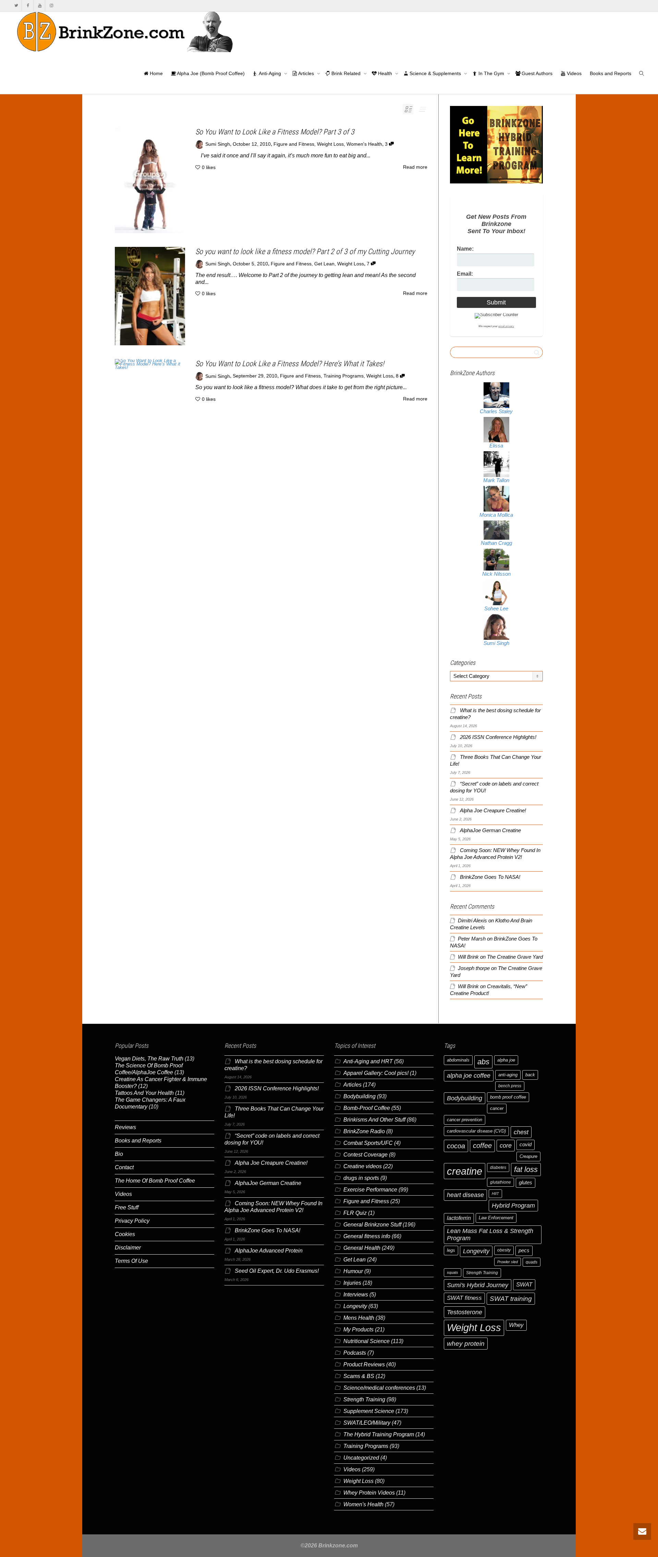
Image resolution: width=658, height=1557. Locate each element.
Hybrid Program (513, 1205)
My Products (358, 1329)
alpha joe (506, 1060)
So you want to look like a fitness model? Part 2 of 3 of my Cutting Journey (305, 251)
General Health (361, 1248)
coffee (482, 1145)
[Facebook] (28, 5)
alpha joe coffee (468, 1075)
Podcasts (354, 1353)
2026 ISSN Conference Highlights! (498, 737)
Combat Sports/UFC (368, 1143)
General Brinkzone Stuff (372, 1224)
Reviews (125, 1127)
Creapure (528, 1156)
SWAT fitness (464, 1298)
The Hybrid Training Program (378, 1434)
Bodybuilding (359, 1096)
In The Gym (491, 73)
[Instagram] (51, 5)
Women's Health (364, 144)
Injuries (352, 1283)
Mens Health (358, 1318)
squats (452, 1272)
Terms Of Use (131, 1261)
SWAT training (511, 1298)
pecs (524, 1250)
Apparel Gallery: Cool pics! (376, 1073)
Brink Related (346, 73)
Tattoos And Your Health (144, 1093)
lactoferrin (459, 1218)
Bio (119, 1154)
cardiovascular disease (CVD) (476, 1131)
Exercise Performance (370, 1190)
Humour (353, 1271)
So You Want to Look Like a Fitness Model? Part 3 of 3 (274, 132)
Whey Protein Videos (369, 1493)
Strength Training (364, 1399)
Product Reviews (364, 1364)
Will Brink (468, 957)
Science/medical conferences (379, 1388)
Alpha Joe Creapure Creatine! (493, 810)
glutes (525, 1182)
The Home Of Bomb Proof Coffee (155, 1181)
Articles (306, 73)
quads (531, 1262)
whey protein (466, 1343)
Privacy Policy (132, 1221)
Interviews (355, 1294)
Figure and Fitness (293, 144)
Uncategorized (361, 1458)
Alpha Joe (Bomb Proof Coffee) (210, 73)
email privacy (506, 326)
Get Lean (324, 263)
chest (521, 1132)
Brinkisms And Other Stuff (374, 1120)
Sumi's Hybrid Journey (477, 1285)
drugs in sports (361, 1178)
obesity (504, 1250)
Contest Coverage (365, 1155)
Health (385, 73)
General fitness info (366, 1236)
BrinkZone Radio (364, 1131)
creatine (464, 1171)
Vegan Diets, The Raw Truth (149, 1059)
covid (526, 1144)
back (530, 1074)
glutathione (500, 1182)
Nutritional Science (366, 1341)
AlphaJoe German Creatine (490, 830)
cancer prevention (464, 1119)
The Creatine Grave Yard (515, 957)
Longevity (355, 1306)
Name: (465, 249)
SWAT (524, 1284)
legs (451, 1250)
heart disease (465, 1194)
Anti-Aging (270, 73)
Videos (573, 73)
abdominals (458, 1060)
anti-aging (507, 1074)
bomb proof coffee (508, 1097)
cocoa (456, 1146)
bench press (509, 1085)
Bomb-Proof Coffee (366, 1108)
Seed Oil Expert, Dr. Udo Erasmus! (277, 1271)
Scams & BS (358, 1376)
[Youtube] (39, 5)
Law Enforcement (496, 1217)
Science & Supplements (435, 73)
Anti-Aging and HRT (368, 1061)
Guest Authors (536, 73)
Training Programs (344, 376)
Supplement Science (368, 1411)
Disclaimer (128, 1247)
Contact (124, 1167)
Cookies (125, 1234)
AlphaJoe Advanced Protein (269, 1251)
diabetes (498, 1167)
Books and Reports (610, 73)
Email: (465, 274)
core (506, 1145)
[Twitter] (16, 5)
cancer (496, 1108)
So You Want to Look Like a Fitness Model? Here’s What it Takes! (289, 363)
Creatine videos (362, 1166)
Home (155, 73)
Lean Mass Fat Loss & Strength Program (490, 1234)
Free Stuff (126, 1207)
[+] (150, 180)
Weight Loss (330, 144)
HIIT (495, 1193)
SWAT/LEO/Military (366, 1423)
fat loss (526, 1169)
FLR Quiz (355, 1213)
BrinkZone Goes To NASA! (490, 877)
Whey (516, 1325)
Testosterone (464, 1312)
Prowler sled (507, 1262)
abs (483, 1061)
